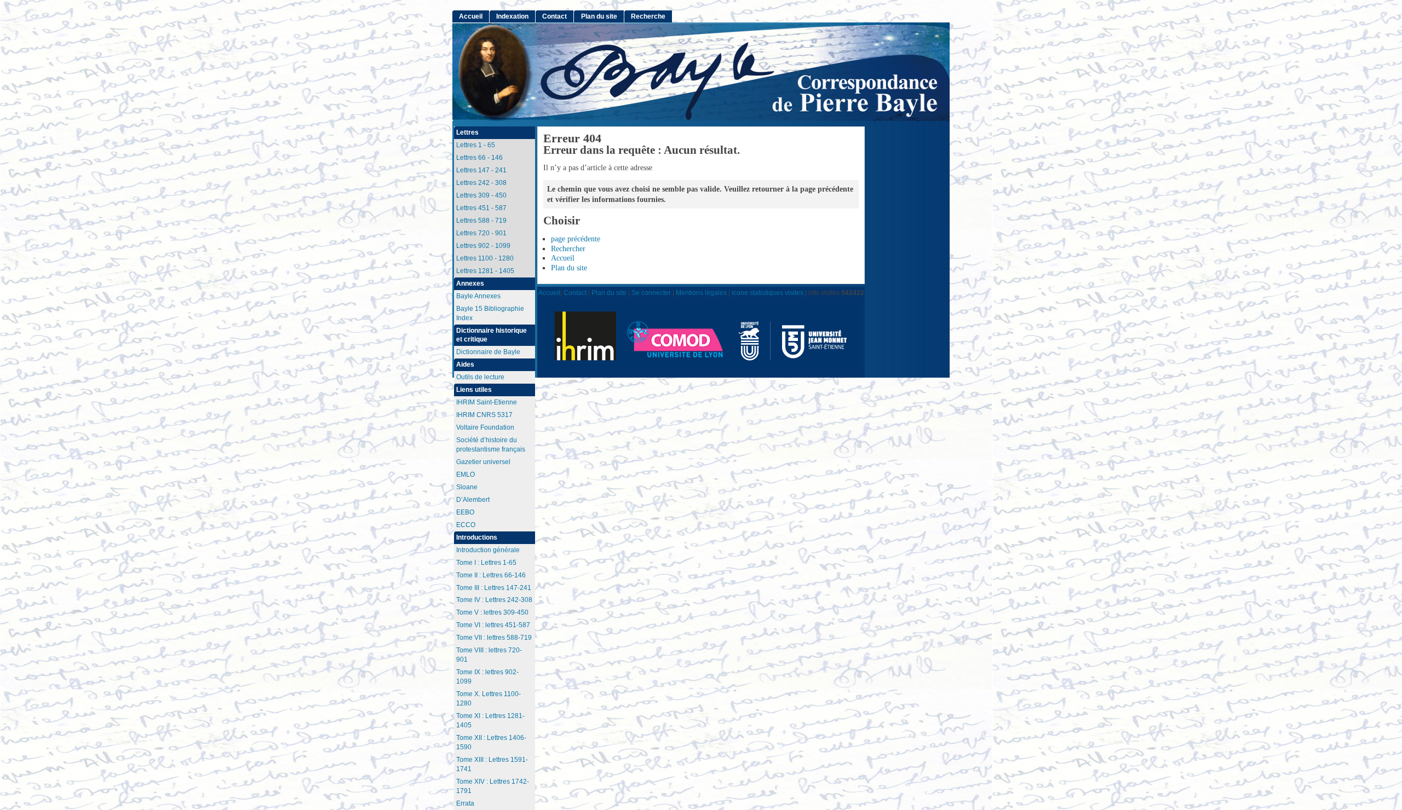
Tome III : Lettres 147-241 (493, 588)
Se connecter (651, 292)
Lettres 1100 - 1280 (485, 258)
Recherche (648, 16)
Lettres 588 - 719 (481, 220)
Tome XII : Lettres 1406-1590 (491, 742)
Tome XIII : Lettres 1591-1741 (492, 764)
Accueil (562, 258)
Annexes (470, 283)
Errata (465, 803)
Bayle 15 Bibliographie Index (490, 313)
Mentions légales (701, 292)
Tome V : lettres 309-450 (492, 612)
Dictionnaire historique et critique (491, 335)
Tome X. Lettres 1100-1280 (488, 698)
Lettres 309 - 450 (481, 195)
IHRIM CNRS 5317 (484, 415)
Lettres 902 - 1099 (483, 246)
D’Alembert (473, 500)
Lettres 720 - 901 (481, 233)
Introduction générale (488, 550)
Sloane (467, 487)
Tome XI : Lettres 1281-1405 (490, 720)
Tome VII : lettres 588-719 (494, 637)
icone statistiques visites (767, 292)
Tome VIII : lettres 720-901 (489, 654)
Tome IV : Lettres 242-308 (494, 600)
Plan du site (569, 268)
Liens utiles (474, 390)
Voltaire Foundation (485, 427)
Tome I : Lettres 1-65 (486, 562)
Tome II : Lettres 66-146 (491, 575)
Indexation (512, 16)
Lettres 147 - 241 (481, 170)
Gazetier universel (483, 462)
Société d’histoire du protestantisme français (490, 444)
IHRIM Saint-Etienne (486, 402)
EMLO (465, 474)
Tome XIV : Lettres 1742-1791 (492, 786)
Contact (554, 16)
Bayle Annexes (478, 296)
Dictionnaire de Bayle (488, 352)
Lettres (467, 132)
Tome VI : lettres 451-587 (493, 625)
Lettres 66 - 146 (479, 157)
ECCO (465, 525)
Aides (465, 364)
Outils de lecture (480, 377)
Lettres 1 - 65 (475, 145)
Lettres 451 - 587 (481, 208)
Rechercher (568, 249)
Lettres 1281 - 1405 (485, 271)
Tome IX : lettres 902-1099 (487, 676)
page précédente (575, 239)
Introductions (476, 537)
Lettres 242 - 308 (481, 183)
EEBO (465, 512)
